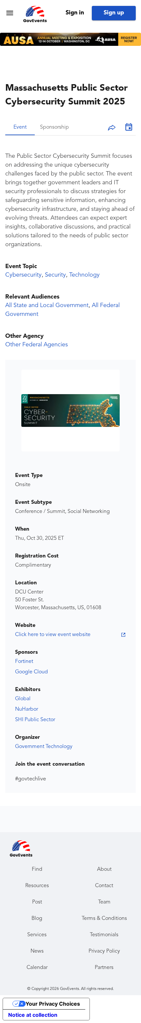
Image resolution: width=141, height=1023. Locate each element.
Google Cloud (31, 672)
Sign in (75, 13)
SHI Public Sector (35, 719)
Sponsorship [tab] (54, 127)
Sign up (114, 13)
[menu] (9, 13)
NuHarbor (26, 709)
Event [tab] (20, 127)
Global (22, 699)
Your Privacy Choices (53, 1003)
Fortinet (24, 661)
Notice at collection (32, 1015)
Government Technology (43, 746)
